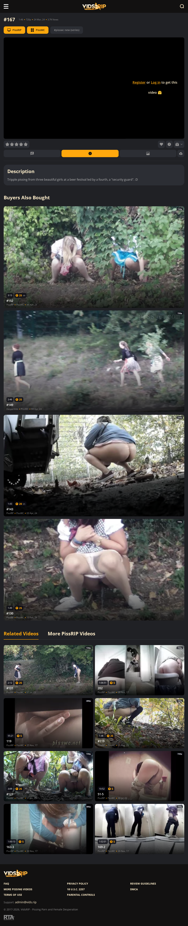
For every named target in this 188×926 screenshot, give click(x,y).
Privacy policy (77, 883)
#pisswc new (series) (66, 30)
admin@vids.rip (26, 902)
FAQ (6, 883)
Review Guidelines (143, 883)
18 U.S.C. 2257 (76, 889)
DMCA (134, 889)
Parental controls (81, 894)
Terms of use (13, 894)
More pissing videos (18, 889)
